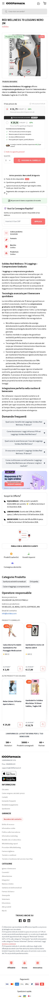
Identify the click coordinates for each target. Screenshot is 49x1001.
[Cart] (45, 3)
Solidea (5, 26)
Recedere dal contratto (12, 819)
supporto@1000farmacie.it (11, 768)
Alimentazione (7, 876)
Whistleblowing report (10, 844)
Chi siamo (5, 789)
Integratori (6, 880)
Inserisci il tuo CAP (12, 221)
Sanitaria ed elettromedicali (14, 581)
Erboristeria (6, 903)
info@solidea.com (9, 613)
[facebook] (20, 920)
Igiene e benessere (9, 868)
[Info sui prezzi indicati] (25, 109)
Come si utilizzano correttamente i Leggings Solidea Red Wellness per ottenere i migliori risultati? (23, 463)
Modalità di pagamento (10, 805)
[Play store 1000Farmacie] (11, 779)
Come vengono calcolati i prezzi (13, 793)
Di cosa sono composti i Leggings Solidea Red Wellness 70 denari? (23, 452)
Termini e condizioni (9, 855)
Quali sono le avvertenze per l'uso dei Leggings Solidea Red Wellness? (24, 442)
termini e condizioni (9, 944)
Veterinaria (6, 899)
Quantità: (7, 156)
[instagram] (24, 920)
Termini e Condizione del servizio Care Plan (17, 859)
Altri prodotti (6, 907)
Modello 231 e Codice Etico (11, 840)
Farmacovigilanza (8, 851)
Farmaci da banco (8, 891)
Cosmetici (5, 872)
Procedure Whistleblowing (11, 847)
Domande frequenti (9, 801)
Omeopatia (6, 895)
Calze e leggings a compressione (16, 586)
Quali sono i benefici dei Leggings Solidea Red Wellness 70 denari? (23, 423)
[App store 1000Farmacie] (11, 773)
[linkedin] (28, 920)
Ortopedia (34, 581)
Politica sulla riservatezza (11, 832)
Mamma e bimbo (8, 884)
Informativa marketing (10, 836)
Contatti (5, 797)
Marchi (4, 911)
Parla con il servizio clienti (24, 546)
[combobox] (24, 11)
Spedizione (6, 809)
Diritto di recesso (8, 824)
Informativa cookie (8, 828)
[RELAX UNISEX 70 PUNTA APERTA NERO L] (12, 687)
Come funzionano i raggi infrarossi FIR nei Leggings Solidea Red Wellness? (24, 433)
